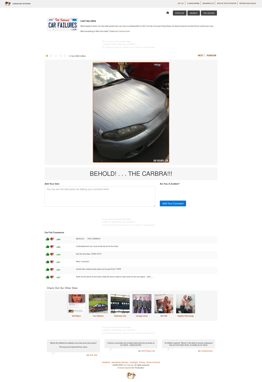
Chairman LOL (120, 315)
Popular (179, 13)
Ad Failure (76, 315)
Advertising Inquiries (119, 362)
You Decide (209, 13)
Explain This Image (186, 315)
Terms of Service (153, 362)
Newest (194, 13)
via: (88, 355)
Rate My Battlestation (226, 3)
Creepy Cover (142, 315)
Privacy (142, 362)
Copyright (134, 362)
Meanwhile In (208, 3)
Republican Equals (247, 3)
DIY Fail (164, 315)
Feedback (106, 362)
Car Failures (98, 315)
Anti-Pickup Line (148, 350)
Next (200, 55)
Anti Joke (93, 355)
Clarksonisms (193, 3)
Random (211, 55)
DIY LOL (181, 3)
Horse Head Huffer (127, 367)
